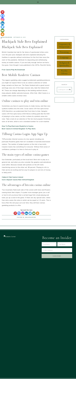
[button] (38, 2)
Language (64, 57)
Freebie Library (64, 72)
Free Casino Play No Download (13, 70)
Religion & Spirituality (64, 64)
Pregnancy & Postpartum (64, 45)
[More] (37, 213)
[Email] (33, 213)
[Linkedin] (26, 213)
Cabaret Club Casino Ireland (12, 177)
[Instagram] (22, 213)
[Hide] (1, 38)
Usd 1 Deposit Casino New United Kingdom (18, 180)
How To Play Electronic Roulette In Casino (17, 126)
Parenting (64, 52)
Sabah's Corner (38, 19)
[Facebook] (19, 213)
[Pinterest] (15, 213)
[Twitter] (30, 213)
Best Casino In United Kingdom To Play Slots (18, 129)
